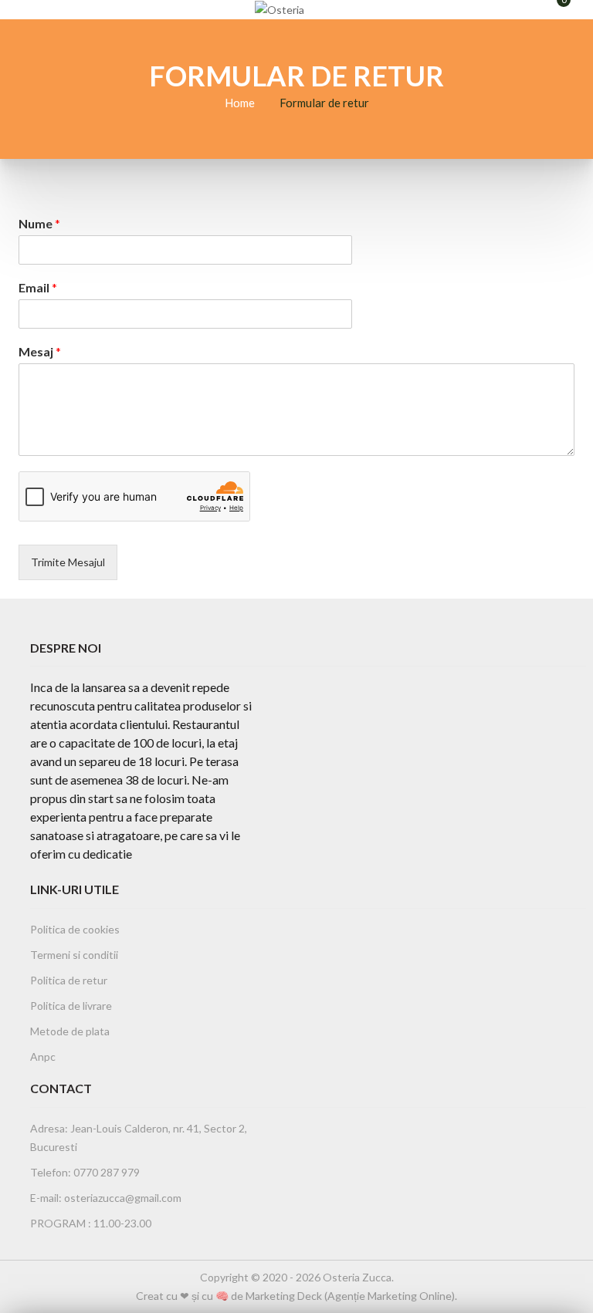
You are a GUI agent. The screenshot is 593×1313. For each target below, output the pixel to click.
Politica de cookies (75, 929)
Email (38, 287)
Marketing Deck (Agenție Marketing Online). (351, 1295)
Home (240, 103)
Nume (39, 223)
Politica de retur (68, 980)
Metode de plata (70, 1031)
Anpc (43, 1056)
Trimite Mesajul (68, 562)
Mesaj (40, 351)
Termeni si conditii (74, 954)
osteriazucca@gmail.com (122, 1197)
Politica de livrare (71, 1005)
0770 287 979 (105, 1172)
